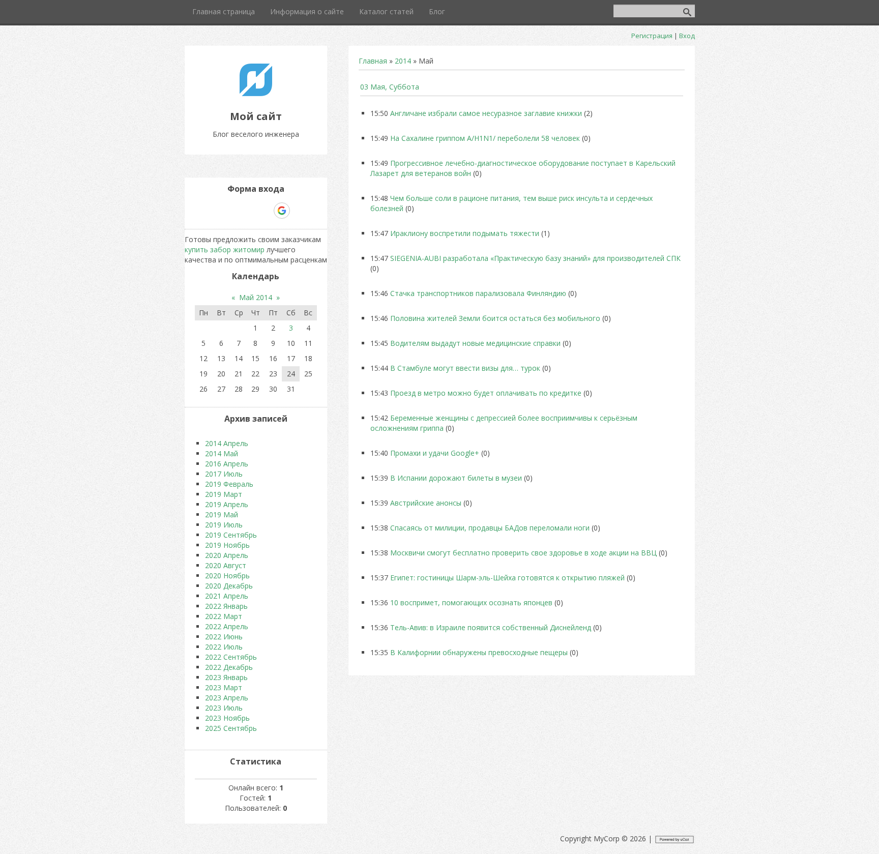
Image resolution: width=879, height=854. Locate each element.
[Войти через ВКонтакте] (229, 210)
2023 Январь (226, 677)
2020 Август (225, 565)
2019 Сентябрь (231, 535)
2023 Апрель (226, 697)
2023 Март (223, 687)
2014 (403, 61)
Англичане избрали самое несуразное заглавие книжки (486, 113)
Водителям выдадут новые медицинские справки (475, 343)
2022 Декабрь (229, 667)
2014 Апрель (226, 443)
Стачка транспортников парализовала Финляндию (478, 293)
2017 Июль (224, 474)
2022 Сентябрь (231, 657)
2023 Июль (224, 708)
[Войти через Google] (282, 210)
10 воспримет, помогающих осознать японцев (471, 602)
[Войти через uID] (212, 210)
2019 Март (223, 494)
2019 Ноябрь (227, 545)
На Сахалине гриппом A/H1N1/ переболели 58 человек (485, 138)
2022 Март (223, 616)
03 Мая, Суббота (389, 87)
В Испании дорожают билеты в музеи (456, 478)
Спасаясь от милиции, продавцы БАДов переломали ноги (490, 528)
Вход (687, 35)
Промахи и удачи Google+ (434, 453)
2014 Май (221, 453)
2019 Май (221, 514)
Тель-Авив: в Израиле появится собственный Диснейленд (490, 627)
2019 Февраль (229, 484)
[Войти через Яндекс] (264, 210)
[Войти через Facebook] (246, 210)
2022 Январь (226, 606)
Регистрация (651, 35)
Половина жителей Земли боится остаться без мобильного (495, 318)
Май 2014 (255, 297)
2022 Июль (224, 647)
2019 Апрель (226, 504)
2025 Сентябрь (231, 728)
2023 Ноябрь (227, 718)
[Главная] (256, 93)
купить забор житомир (225, 249)
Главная (373, 61)
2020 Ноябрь (227, 575)
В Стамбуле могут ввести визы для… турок (465, 368)
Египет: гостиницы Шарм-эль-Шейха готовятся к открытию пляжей (507, 577)
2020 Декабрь (229, 586)
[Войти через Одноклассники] (299, 210)
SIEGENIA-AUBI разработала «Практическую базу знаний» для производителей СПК (535, 258)
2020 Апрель (226, 555)
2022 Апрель (226, 626)
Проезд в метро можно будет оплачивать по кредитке (485, 393)
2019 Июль (224, 524)
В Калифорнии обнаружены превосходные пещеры (479, 652)
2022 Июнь (224, 636)
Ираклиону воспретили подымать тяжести (464, 233)
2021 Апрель (226, 596)
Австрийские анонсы (425, 503)
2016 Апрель (226, 463)
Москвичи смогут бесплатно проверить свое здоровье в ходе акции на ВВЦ (523, 552)
